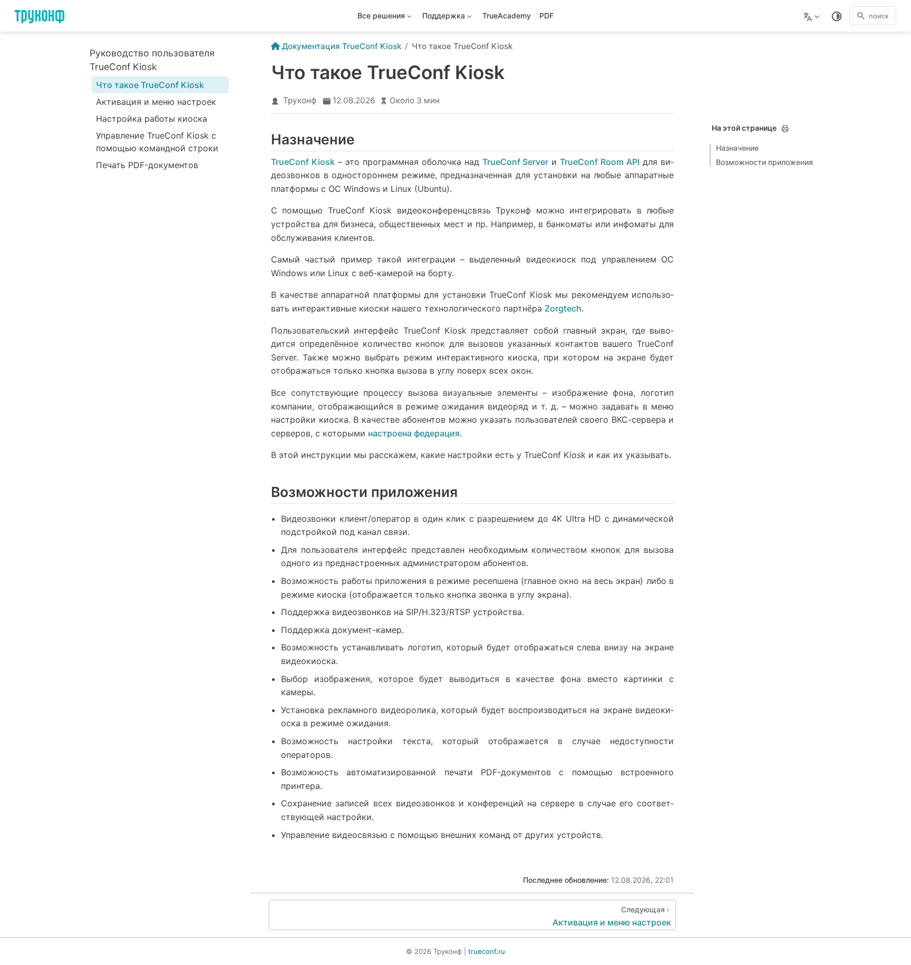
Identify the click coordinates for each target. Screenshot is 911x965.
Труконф (299, 100)
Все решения (380, 17)
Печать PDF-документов (147, 165)
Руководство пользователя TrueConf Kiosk (152, 59)
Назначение (737, 148)
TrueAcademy (506, 15)
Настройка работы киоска (151, 118)
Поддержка (442, 17)
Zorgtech (563, 308)
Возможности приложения (764, 162)
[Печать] (785, 128)
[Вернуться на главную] (43, 16)
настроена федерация (414, 433)
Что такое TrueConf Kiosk (150, 85)
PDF (546, 15)
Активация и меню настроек (156, 101)
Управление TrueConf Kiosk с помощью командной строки (157, 141)
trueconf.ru (486, 951)
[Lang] (812, 15)
